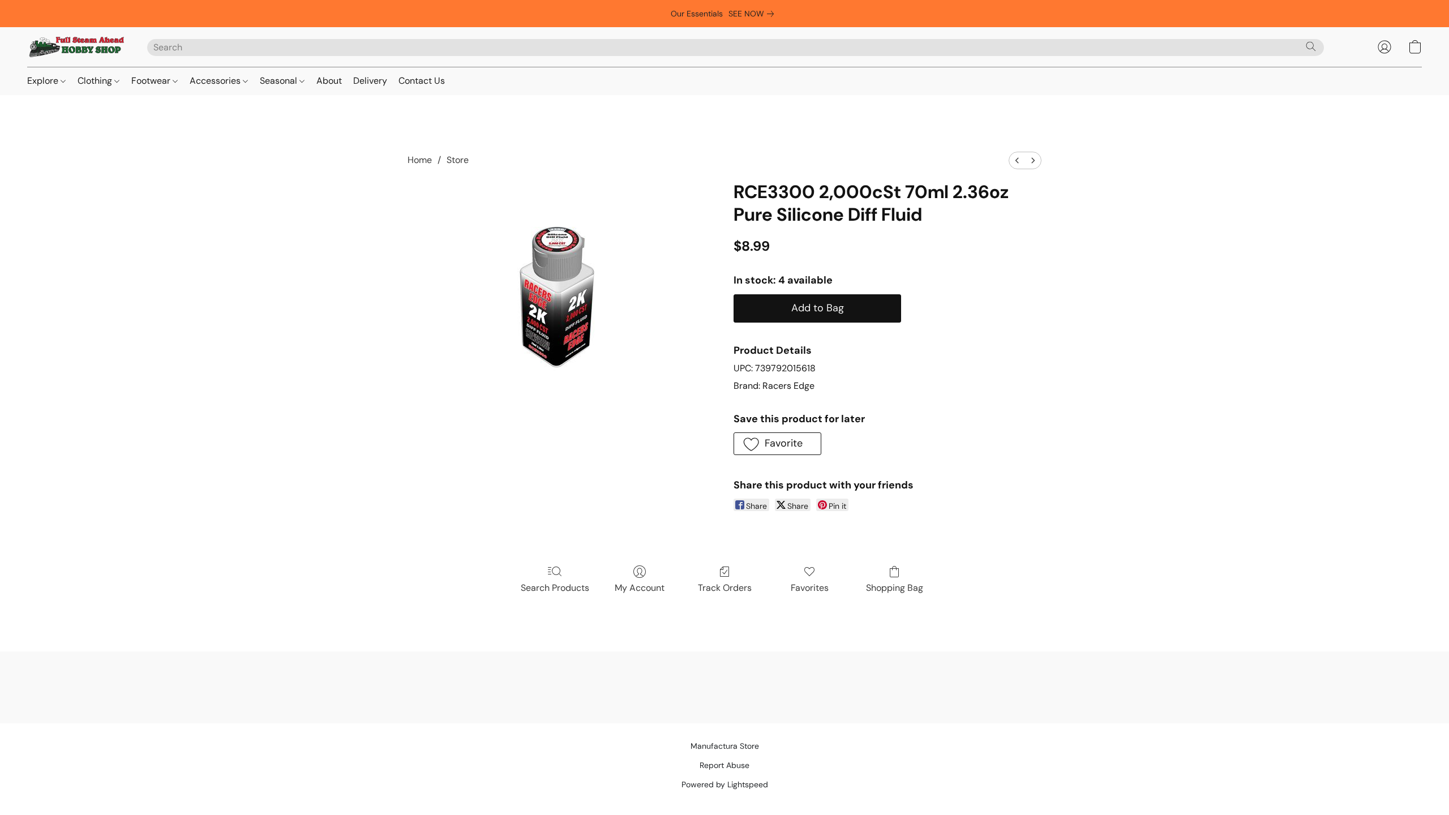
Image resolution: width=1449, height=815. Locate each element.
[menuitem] (1017, 160)
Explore (44, 81)
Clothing (96, 81)
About (329, 81)
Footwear (152, 81)
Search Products (555, 588)
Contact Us (421, 81)
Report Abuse (724, 765)
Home (420, 160)
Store (458, 160)
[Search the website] (1310, 46)
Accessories (216, 81)
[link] (753, 13)
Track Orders (725, 588)
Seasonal (279, 81)
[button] (76, 47)
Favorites (810, 588)
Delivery (370, 81)
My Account (640, 588)
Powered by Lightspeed (724, 784)
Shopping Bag (894, 588)
